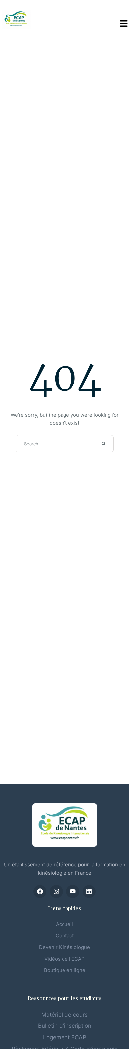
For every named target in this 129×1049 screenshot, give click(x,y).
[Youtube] (72, 891)
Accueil (64, 924)
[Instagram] (56, 891)
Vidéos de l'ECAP (64, 959)
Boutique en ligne (64, 970)
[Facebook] (40, 891)
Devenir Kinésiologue (64, 947)
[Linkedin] (89, 891)
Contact (65, 935)
